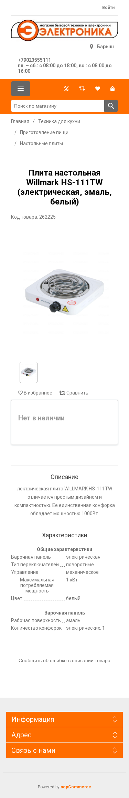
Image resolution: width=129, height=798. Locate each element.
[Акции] (66, 88)
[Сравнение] (82, 88)
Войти (108, 7)
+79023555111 (34, 60)
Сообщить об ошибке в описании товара (64, 660)
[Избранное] (97, 88)
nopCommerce (76, 787)
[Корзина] (112, 88)
